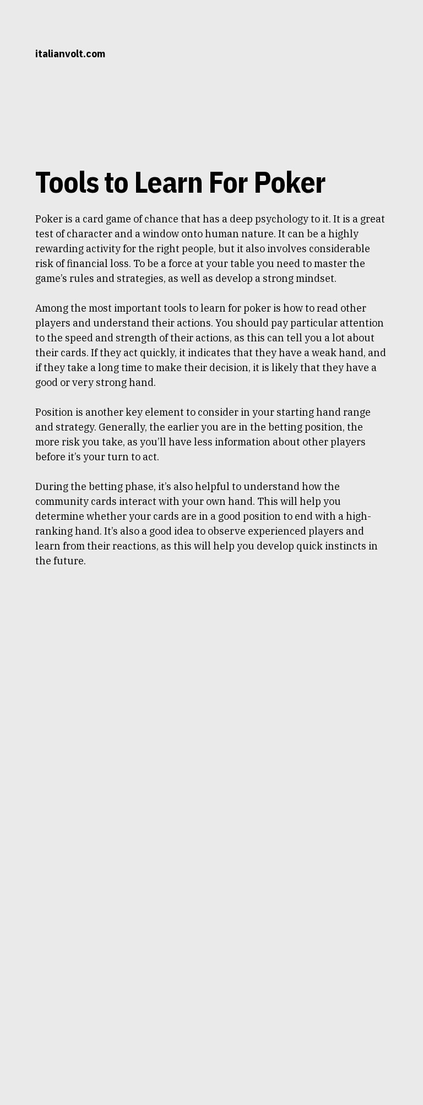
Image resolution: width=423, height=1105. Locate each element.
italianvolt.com (70, 53)
